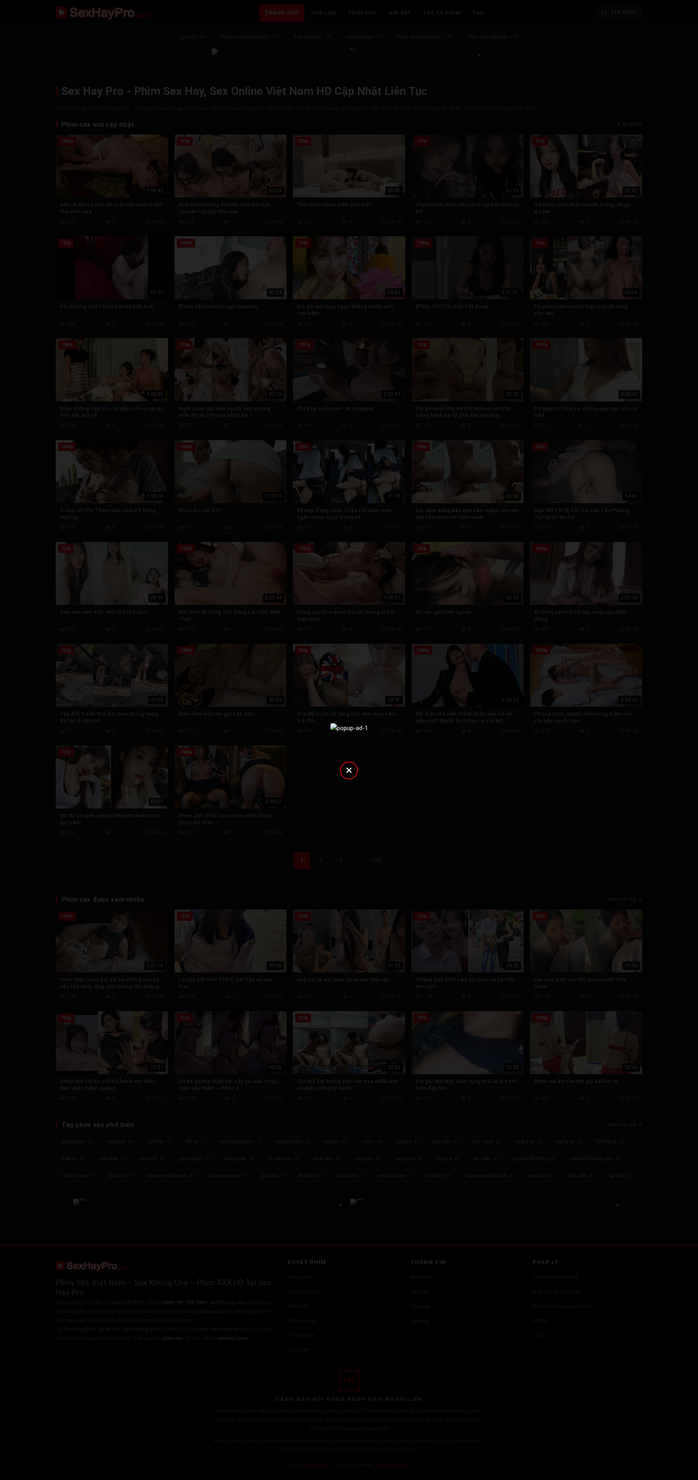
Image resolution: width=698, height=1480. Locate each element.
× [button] (349, 770)
